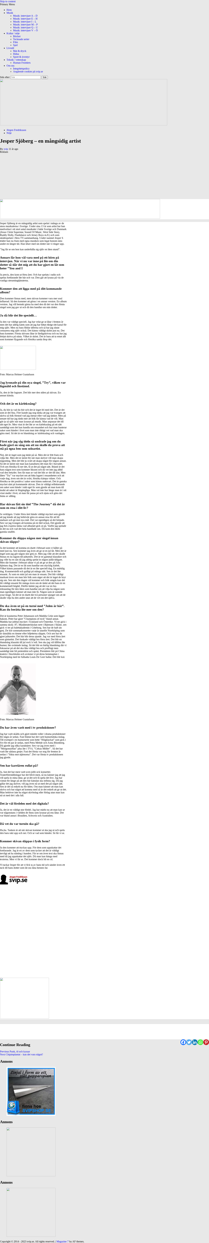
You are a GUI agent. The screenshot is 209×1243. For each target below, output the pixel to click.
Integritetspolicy (21, 68)
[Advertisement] (98, 176)
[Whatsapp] (200, 1042)
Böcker (17, 36)
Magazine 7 (62, 1241)
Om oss (10, 65)
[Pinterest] (206, 1042)
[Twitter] (189, 1042)
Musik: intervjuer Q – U (25, 27)
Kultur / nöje (13, 33)
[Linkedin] (195, 1042)
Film (15, 42)
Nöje (9, 133)
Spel (15, 45)
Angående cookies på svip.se (28, 71)
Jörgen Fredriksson (16, 130)
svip (6, 149)
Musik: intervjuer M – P (25, 24)
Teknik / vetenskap (16, 59)
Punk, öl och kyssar (15, 1051)
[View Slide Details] (31, 1115)
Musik (10, 12)
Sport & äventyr (21, 56)
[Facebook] (183, 1042)
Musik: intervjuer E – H (25, 18)
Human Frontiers (22, 62)
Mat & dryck (19, 51)
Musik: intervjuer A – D (25, 15)
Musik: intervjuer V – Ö (25, 30)
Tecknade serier (21, 39)
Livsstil (10, 48)
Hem (9, 9)
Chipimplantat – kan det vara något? (21, 1054)
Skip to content (8, 1)
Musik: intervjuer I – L (24, 21)
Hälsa (16, 53)
